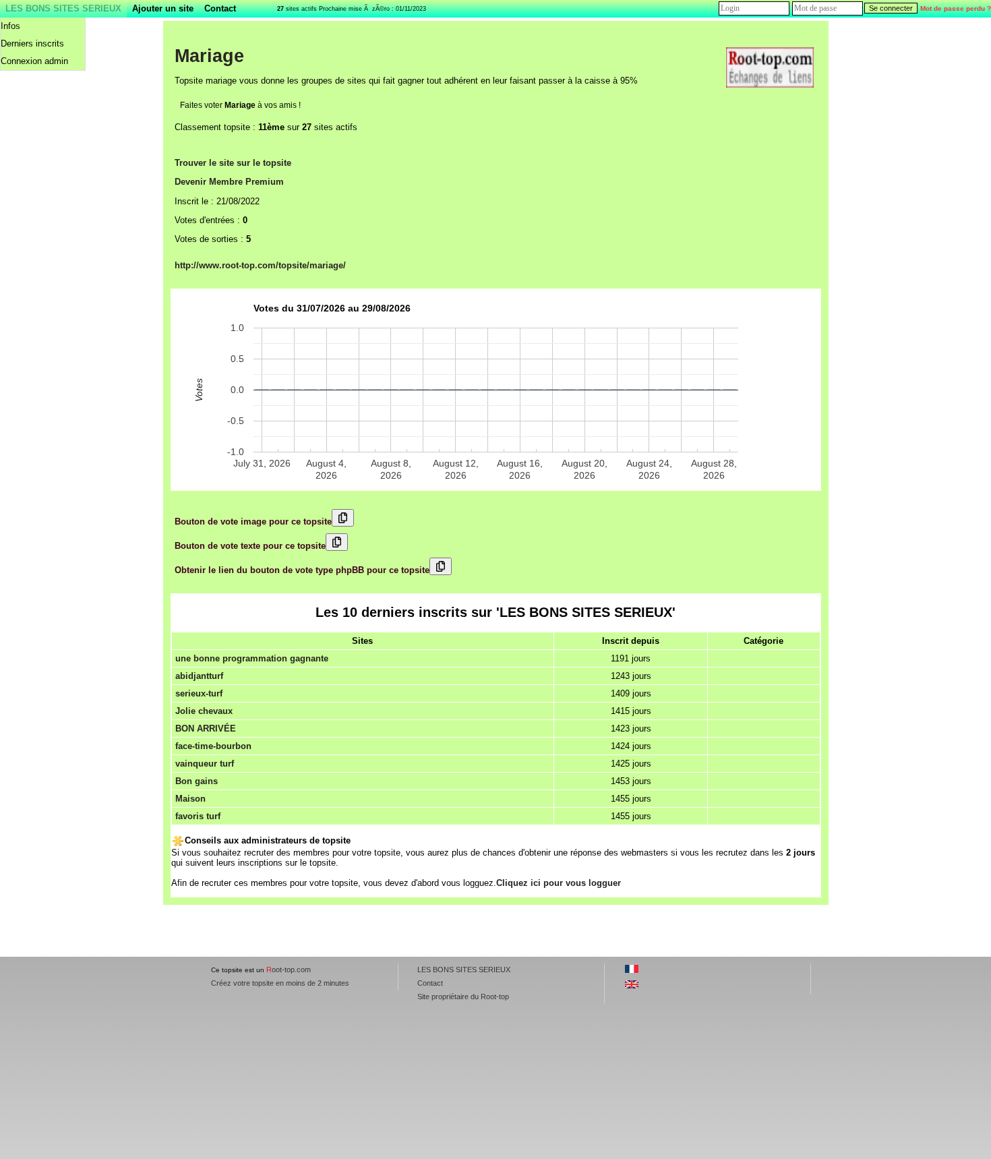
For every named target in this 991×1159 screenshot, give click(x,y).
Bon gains (196, 781)
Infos (10, 26)
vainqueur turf (204, 764)
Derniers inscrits (32, 43)
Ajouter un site (162, 8)
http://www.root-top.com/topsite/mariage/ (260, 265)
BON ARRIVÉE (205, 728)
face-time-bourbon (213, 746)
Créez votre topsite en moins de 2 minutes (280, 983)
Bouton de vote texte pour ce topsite (250, 546)
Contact (220, 8)
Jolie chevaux (204, 711)
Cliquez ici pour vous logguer (558, 883)
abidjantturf (199, 676)
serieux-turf (198, 693)
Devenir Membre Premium (229, 182)
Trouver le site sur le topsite (233, 163)
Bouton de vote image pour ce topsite (253, 521)
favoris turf (197, 816)
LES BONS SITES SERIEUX (63, 8)
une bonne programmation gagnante (251, 658)
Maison (190, 799)
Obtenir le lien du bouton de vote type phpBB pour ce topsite (302, 570)
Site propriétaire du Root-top (463, 996)
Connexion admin (34, 61)
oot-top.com (288, 969)
